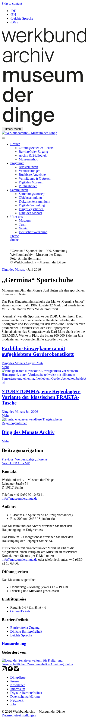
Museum (25, 220)
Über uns (16, 217)
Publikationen (28, 186)
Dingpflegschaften (31, 209)
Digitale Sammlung (32, 205)
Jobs (13, 704)
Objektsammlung (30, 197)
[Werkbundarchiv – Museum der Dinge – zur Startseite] (44, 124)
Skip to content (12, 3)
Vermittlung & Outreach (35, 178)
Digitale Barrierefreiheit (26, 631)
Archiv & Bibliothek (33, 155)
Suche (14, 240)
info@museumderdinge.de (19, 498)
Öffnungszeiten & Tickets (36, 148)
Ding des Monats (30, 213)
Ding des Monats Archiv (28, 432)
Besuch (15, 144)
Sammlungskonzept (32, 194)
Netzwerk (16, 700)
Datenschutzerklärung (25, 696)
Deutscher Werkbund (33, 232)
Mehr (5, 441)
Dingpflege (17, 677)
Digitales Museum (31, 182)
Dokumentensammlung (34, 201)
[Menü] (3, 138)
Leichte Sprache (22, 18)
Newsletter (17, 685)
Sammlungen (19, 190)
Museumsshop (28, 159)
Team (22, 224)
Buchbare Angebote (32, 174)
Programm (17, 163)
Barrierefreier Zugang (33, 151)
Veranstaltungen (29, 171)
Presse (14, 236)
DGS (14, 22)
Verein (23, 228)
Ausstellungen (28, 167)
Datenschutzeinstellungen (19, 715)
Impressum (17, 689)
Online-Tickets (20, 611)
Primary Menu (12, 128)
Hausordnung (14, 643)
